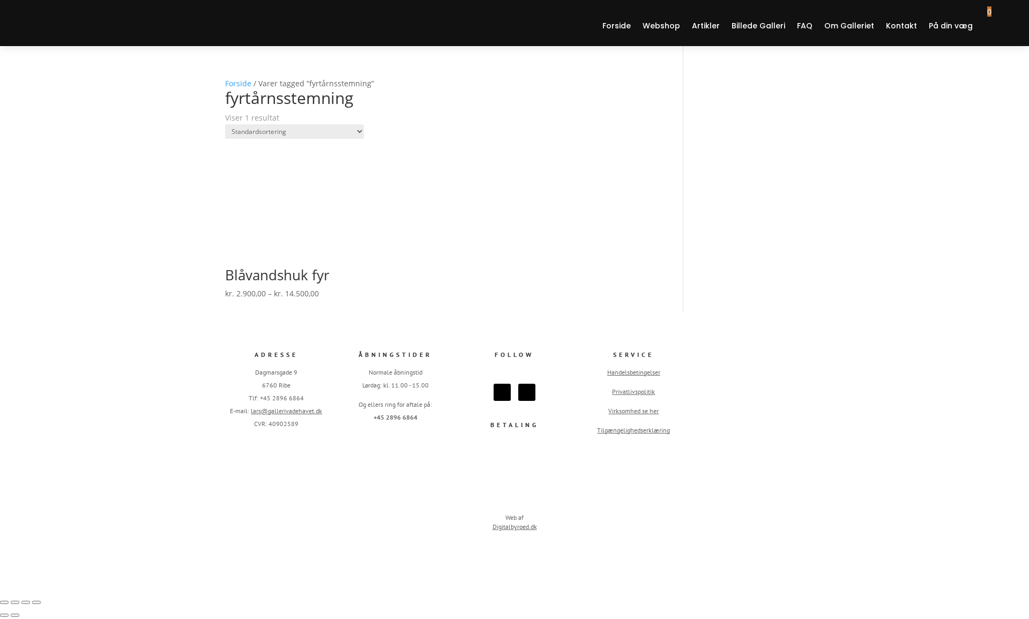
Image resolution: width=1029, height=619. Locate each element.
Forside (616, 25)
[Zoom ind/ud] (4, 602)
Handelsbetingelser (633, 372)
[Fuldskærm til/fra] (15, 602)
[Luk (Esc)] (36, 602)
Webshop (661, 25)
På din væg (951, 25)
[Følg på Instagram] (526, 392)
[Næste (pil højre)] (15, 615)
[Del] (25, 602)
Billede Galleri (758, 25)
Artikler (706, 25)
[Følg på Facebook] (502, 392)
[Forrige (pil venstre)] (4, 615)
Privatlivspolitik (633, 391)
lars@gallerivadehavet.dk (286, 411)
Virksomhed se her (633, 411)
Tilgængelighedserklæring (633, 430)
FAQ (804, 25)
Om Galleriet (849, 25)
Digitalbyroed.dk (515, 527)
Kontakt (901, 25)
